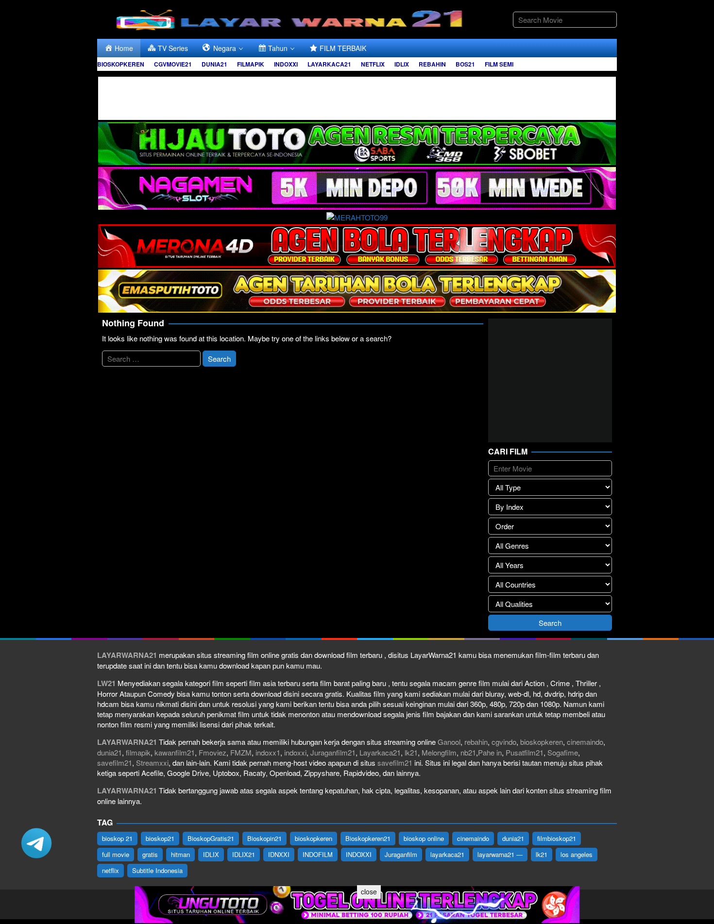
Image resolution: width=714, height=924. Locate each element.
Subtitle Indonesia (157, 870)
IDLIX (211, 854)
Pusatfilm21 (525, 752)
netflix (110, 870)
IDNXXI (278, 854)
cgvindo (504, 742)
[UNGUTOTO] (357, 903)
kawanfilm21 (174, 752)
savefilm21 (114, 762)
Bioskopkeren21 (368, 838)
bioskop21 (160, 838)
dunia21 (109, 752)
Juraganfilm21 (333, 752)
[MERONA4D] (357, 244)
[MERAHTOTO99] (357, 216)
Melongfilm (439, 752)
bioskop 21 (117, 838)
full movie (115, 854)
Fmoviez (212, 752)
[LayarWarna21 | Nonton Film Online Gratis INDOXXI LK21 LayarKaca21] (291, 18)
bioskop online (424, 838)
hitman (180, 854)
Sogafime (562, 752)
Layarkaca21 (380, 752)
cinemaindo (585, 742)
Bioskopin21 (264, 838)
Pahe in (490, 752)
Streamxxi (152, 762)
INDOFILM (318, 854)
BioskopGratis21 (210, 838)
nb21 (468, 752)
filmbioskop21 (556, 838)
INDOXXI (359, 854)
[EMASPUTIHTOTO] (357, 290)
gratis (150, 854)
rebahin (476, 742)
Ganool (449, 742)
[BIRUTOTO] (357, 97)
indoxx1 (267, 752)
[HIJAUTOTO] (357, 142)
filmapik (138, 752)
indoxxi (295, 752)
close (369, 891)
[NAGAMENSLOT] (357, 187)
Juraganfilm (401, 854)
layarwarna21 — (500, 854)
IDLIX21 (243, 854)
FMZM (241, 752)
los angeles (577, 854)
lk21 (411, 752)
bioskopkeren (541, 742)
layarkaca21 (447, 854)
